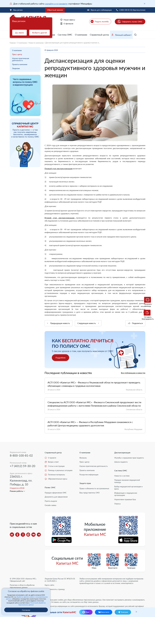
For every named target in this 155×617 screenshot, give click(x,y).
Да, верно (19, 32)
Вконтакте (112, 568)
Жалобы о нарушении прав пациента (129, 458)
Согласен (26, 610)
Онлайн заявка (50, 505)
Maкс (94, 568)
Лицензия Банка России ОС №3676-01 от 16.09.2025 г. (60, 580)
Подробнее (60, 357)
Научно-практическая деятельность (20, 59)
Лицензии (16, 68)
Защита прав (85, 483)
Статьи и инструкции (56, 466)
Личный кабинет (123, 35)
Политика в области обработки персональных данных (22, 586)
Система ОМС (65, 34)
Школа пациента (121, 462)
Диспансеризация (122, 452)
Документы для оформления (56, 497)
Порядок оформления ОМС (55, 493)
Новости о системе (121, 476)
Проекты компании (19, 64)
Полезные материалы (56, 475)
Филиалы (83, 458)
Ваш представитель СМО (89, 493)
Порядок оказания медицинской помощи (127, 481)
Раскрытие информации (88, 475)
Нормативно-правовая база (125, 499)
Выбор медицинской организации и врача (128, 488)
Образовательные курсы (57, 479)
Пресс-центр (17, 54)
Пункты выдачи (51, 501)
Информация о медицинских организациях (125, 494)
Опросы (117, 504)
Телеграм (131, 568)
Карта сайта (49, 585)
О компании (81, 34)
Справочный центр (99, 34)
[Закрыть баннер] (144, 3)
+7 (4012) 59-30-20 (22, 466)
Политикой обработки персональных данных (32, 604)
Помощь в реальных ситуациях (60, 470)
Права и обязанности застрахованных (94, 488)
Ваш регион (18, 10)
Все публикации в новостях (133, 373)
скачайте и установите (56, 3)
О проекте (52, 458)
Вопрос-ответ (53, 462)
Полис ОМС (50, 487)
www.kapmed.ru (127, 583)
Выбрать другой (39, 32)
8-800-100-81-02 (21, 455)
